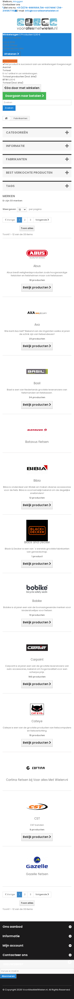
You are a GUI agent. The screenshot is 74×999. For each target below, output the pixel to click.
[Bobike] (37, 589)
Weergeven (9, 209)
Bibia (37, 481)
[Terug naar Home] (6, 118)
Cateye (37, 721)
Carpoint (37, 659)
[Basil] (37, 371)
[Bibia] (37, 468)
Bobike (37, 601)
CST (37, 818)
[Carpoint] (37, 647)
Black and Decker (37, 542)
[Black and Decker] (37, 530)
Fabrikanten (16, 159)
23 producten (37, 338)
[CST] (37, 806)
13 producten (37, 615)
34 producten (37, 397)
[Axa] (37, 312)
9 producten (37, 829)
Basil (37, 383)
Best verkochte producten (29, 172)
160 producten (37, 676)
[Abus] (37, 254)
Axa (37, 325)
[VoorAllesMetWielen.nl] (37, 24)
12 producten (37, 497)
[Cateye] (37, 709)
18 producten (37, 280)
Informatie (15, 146)
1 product (37, 556)
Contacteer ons (11, 4)
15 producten (37, 735)
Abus (37, 266)
